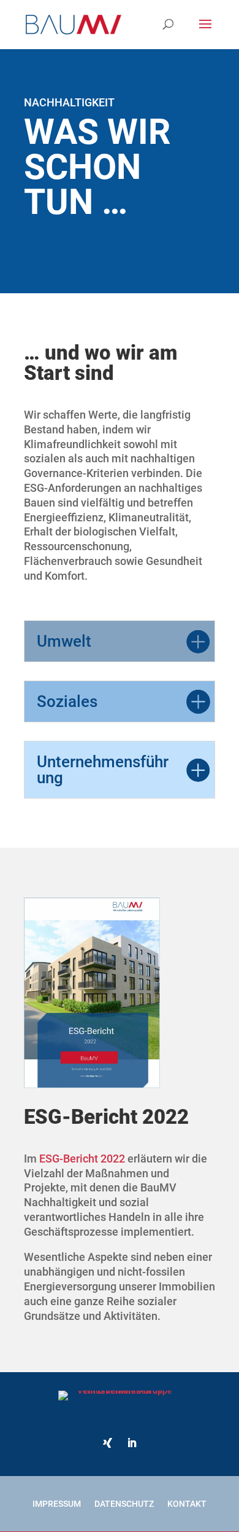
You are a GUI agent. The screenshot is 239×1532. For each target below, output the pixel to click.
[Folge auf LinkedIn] (132, 1443)
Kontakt (187, 1503)
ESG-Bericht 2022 (82, 1158)
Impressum (56, 1503)
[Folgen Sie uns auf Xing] (107, 1443)
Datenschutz (124, 1503)
